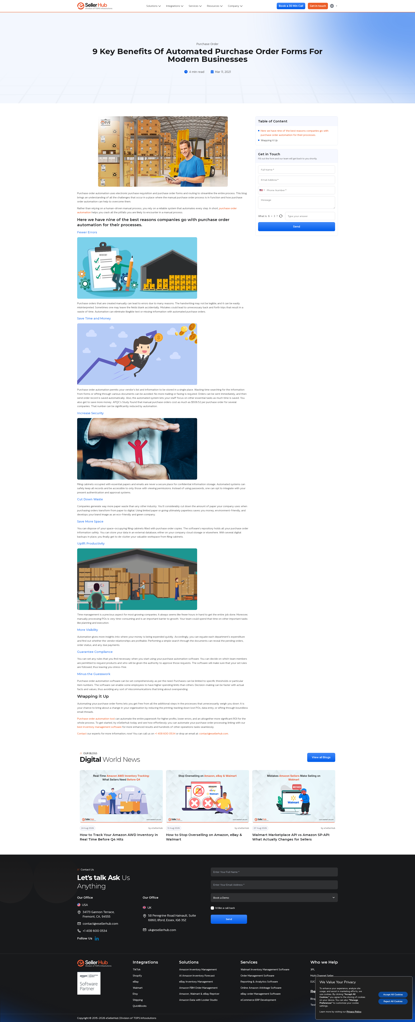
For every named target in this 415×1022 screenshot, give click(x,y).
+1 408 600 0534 (165, 733)
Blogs (313, 999)
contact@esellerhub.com (213, 733)
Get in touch (318, 5)
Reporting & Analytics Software (259, 981)
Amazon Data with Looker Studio (198, 1000)
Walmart (137, 988)
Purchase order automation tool (96, 718)
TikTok (137, 969)
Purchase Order (207, 43)
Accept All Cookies (393, 994)
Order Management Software (257, 975)
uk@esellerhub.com (162, 930)
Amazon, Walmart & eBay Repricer (199, 994)
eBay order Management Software (261, 994)
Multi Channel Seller (321, 975)
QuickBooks (140, 1006)
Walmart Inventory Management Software (265, 969)
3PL (312, 969)
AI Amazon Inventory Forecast (197, 975)
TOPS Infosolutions (145, 1018)
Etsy (135, 994)
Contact (82, 733)
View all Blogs (321, 757)
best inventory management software (99, 727)
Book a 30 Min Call (291, 5)
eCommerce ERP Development (258, 1000)
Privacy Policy (354, 1011)
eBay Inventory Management (196, 981)
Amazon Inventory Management (198, 969)
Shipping (138, 1000)
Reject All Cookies (393, 1001)
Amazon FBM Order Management (198, 988)
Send (296, 226)
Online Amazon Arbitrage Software (261, 988)
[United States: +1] (262, 190)
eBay (136, 981)
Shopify (137, 975)
